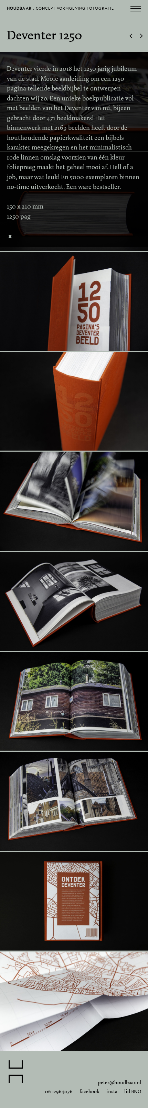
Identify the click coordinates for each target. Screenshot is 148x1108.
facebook (89, 1091)
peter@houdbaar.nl (119, 1082)
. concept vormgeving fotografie (60, 10)
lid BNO (132, 1091)
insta (111, 1091)
